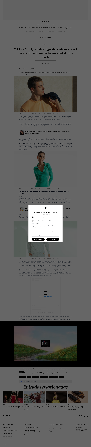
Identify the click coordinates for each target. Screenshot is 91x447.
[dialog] (45, 223)
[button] (45, 223)
